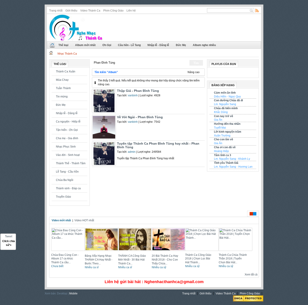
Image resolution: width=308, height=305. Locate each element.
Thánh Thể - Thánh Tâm (70, 163)
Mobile (73, 293)
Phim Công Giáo (113, 10)
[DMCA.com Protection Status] (248, 300)
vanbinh (133, 95)
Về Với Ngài (126, 117)
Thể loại (63, 45)
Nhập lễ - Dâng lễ (158, 45)
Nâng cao (194, 72)
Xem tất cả (250, 274)
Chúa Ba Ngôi (64, 180)
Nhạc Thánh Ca (67, 53)
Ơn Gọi (106, 45)
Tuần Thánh (63, 88)
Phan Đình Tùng (146, 90)
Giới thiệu (71, 10)
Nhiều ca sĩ (92, 267)
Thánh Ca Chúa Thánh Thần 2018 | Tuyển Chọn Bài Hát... (233, 258)
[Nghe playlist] (238, 73)
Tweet (8, 236)
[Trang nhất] (51, 53)
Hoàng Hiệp (221, 151)
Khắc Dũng (221, 112)
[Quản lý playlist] (229, 73)
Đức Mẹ (181, 45)
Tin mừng (62, 96)
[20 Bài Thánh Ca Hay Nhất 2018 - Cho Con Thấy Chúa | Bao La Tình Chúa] (169, 252)
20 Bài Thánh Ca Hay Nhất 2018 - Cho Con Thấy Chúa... (165, 259)
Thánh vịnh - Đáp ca (68, 188)
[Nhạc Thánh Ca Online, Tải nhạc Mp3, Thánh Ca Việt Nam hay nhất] (75, 26)
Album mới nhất (85, 45)
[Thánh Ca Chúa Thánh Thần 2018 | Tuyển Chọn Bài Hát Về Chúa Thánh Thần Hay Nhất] (236, 237)
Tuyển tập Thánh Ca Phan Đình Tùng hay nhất (152, 143)
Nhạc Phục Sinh (66, 146)
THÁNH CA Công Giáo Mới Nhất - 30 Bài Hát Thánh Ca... (132, 259)
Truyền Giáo (63, 196)
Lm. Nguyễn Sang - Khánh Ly (232, 158)
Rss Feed (257, 10)
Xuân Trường (222, 135)
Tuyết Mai (220, 127)
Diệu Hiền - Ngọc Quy (227, 96)
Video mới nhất (61, 220)
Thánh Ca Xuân (65, 71)
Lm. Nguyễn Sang (225, 104)
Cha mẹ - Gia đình (67, 138)
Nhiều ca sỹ (159, 267)
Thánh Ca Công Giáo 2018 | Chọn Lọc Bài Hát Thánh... (198, 258)
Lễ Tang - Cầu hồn (67, 171)
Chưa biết (57, 266)
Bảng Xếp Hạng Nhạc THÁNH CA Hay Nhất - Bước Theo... (98, 259)
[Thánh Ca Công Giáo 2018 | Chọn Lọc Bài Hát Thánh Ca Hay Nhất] (202, 237)
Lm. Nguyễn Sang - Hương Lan (233, 166)
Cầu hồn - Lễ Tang (129, 45)
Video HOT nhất (84, 220)
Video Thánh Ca (90, 10)
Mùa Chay (62, 79)
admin (132, 151)
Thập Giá (124, 90)
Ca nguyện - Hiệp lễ (68, 121)
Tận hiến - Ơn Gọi (67, 130)
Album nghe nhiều (204, 45)
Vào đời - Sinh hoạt (68, 155)
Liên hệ (131, 10)
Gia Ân (218, 119)
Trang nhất (55, 10)
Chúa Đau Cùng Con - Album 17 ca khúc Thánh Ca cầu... (65, 258)
